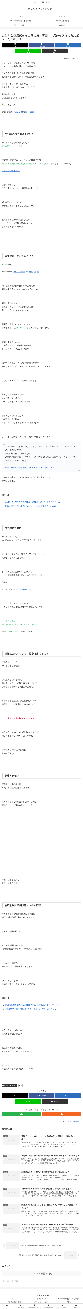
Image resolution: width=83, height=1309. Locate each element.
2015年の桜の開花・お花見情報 (68, 1299)
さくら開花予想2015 (11, 171)
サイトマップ (41, 1299)
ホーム (14, 1299)
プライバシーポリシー (41, 1302)
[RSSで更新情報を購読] (61, 1114)
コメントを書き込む (41, 1273)
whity (16, 589)
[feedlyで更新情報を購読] (21, 1114)
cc (35, 112)
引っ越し (14, 1085)
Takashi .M (18, 112)
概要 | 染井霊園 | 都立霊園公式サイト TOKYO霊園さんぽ (30, 467)
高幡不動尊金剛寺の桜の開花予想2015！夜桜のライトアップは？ (33, 1005)
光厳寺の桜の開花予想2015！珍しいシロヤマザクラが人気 (30, 506)
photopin (30, 112)
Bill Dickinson (19, 272)
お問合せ (69, 1302)
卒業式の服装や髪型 (14, 1302)
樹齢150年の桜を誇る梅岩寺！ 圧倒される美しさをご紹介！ (32, 1009)
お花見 (6, 1085)
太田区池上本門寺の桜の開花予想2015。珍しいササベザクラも (32, 502)
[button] (55, 51)
